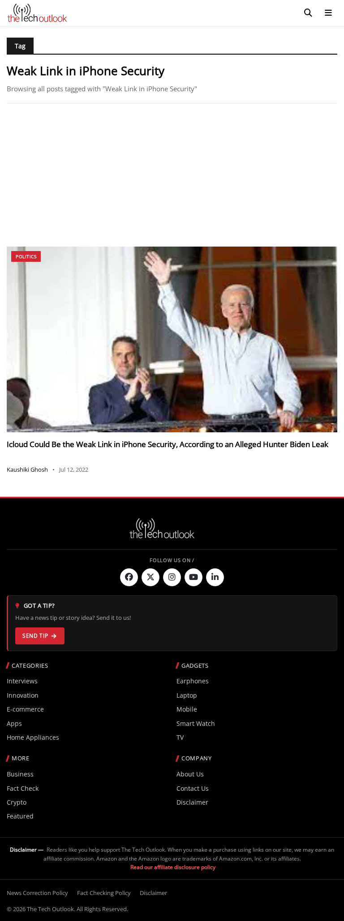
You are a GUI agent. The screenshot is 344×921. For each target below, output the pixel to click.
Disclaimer (192, 802)
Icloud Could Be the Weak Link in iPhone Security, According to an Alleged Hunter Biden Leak (167, 444)
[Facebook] (129, 577)
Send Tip (35, 636)
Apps (14, 723)
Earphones (192, 681)
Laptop (186, 695)
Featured (20, 816)
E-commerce (25, 709)
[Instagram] (172, 577)
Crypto (16, 802)
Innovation (23, 695)
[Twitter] (150, 577)
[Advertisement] (172, 175)
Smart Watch (195, 723)
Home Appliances (33, 737)
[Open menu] (328, 13)
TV (180, 737)
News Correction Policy (37, 893)
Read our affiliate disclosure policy (172, 867)
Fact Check (23, 788)
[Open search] (308, 13)
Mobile (186, 709)
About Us (190, 774)
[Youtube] (193, 577)
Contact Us (192, 788)
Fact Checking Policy (104, 893)
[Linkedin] (215, 577)
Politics (26, 256)
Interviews (22, 681)
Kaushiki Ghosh (27, 469)
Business (20, 774)
